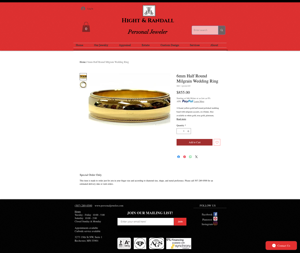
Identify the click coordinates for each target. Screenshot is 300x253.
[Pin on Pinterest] (184, 157)
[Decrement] (179, 131)
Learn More (199, 101)
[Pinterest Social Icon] (215, 219)
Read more (181, 118)
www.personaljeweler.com (109, 205)
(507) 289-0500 (83, 205)
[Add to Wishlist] (217, 142)
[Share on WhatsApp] (190, 157)
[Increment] (188, 131)
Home (83, 61)
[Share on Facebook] (178, 157)
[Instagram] (215, 223)
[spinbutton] (184, 131)
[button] (86, 27)
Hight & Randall (148, 20)
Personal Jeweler (148, 31)
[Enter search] (221, 30)
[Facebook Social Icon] (215, 214)
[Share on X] (196, 157)
